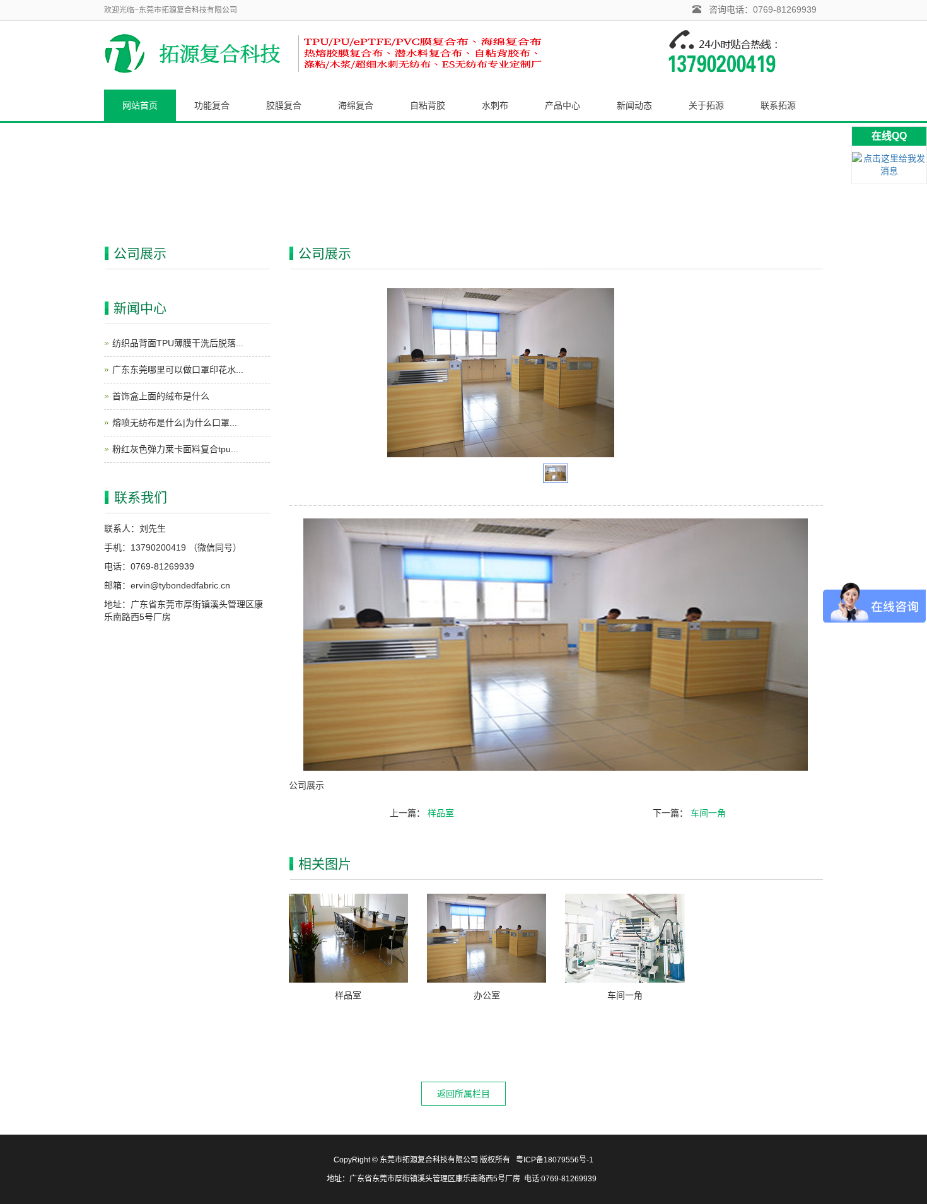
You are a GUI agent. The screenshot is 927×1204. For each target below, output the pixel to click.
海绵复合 (355, 105)
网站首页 (140, 105)
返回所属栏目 (463, 1094)
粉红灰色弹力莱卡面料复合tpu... (175, 449)
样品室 (441, 813)
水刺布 (495, 105)
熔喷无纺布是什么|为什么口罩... (174, 423)
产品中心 (562, 105)
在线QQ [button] (889, 136)
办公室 (487, 995)
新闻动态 (634, 105)
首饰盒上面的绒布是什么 (160, 396)
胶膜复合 (283, 105)
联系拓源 (778, 105)
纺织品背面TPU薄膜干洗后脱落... (177, 343)
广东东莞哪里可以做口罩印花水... (177, 370)
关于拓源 (706, 105)
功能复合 (212, 105)
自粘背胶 (427, 105)
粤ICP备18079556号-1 (554, 1159)
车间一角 (708, 813)
